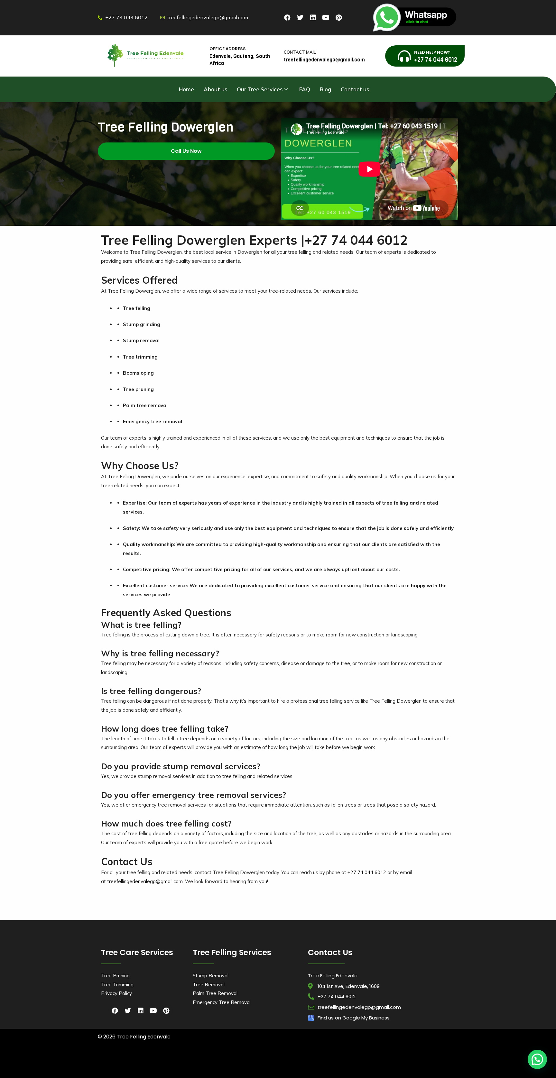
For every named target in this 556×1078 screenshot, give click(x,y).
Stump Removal (210, 976)
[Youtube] (326, 17)
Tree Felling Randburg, (285, 1066)
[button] (186, 151)
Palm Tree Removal (215, 993)
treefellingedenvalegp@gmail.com (145, 881)
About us (215, 89)
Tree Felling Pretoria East (388, 1066)
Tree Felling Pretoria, (252, 1066)
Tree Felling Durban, (153, 1060)
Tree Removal (209, 985)
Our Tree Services (260, 89)
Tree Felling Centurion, (397, 1060)
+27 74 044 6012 (367, 872)
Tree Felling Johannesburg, (182, 1066)
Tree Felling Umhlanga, (229, 1060)
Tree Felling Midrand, (219, 1066)
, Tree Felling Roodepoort (425, 1066)
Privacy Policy (116, 993)
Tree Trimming (117, 985)
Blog (325, 89)
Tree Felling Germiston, (143, 1066)
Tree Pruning (115, 976)
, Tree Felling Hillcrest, (142, 1072)
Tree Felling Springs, (352, 1066)
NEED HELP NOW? (432, 52)
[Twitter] (300, 17)
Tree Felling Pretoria (174, 1072)
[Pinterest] (338, 17)
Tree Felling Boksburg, (362, 1060)
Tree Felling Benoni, (330, 1060)
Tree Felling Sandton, (319, 1066)
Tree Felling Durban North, (190, 1060)
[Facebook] (287, 17)
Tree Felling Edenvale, (431, 1060)
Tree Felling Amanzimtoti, (117, 1060)
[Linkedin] (313, 17)
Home (186, 89)
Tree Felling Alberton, (264, 1060)
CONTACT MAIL (300, 52)
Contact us (355, 89)
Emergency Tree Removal (222, 1002)
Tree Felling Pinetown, (298, 1060)
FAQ (304, 89)
